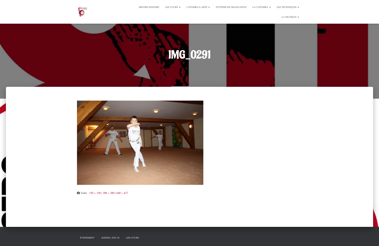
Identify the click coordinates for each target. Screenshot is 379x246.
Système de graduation (231, 6)
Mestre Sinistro (149, 6)
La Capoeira (260, 6)
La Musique (289, 16)
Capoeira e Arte (197, 6)
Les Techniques (287, 6)
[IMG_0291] (140, 142)
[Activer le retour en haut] (371, 238)
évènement (87, 237)
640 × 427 (122, 193)
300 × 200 (108, 193)
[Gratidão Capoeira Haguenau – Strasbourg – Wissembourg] (82, 12)
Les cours (172, 6)
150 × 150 (95, 193)
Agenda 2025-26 (110, 237)
